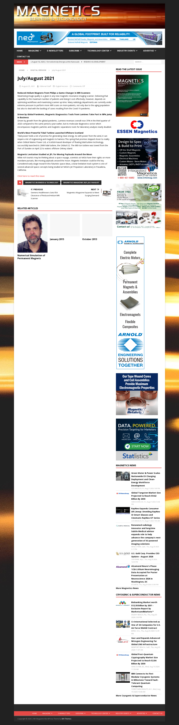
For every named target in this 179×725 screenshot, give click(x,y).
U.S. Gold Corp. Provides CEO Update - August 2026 (145, 555)
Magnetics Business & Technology (41, 182)
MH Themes (66, 719)
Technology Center (98, 50)
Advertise (148, 50)
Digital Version (62, 86)
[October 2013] (97, 225)
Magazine (33, 50)
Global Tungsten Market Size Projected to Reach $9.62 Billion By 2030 (146, 495)
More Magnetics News (127, 588)
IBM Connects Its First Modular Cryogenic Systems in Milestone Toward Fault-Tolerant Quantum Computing (145, 680)
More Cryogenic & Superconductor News (136, 695)
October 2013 (89, 239)
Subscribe (74, 50)
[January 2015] (65, 225)
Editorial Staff (45, 86)
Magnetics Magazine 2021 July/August (81, 182)
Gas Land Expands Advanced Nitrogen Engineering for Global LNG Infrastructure (145, 641)
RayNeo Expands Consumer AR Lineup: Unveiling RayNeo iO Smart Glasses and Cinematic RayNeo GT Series (145, 513)
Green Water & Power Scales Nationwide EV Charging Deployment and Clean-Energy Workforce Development (145, 479)
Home (20, 50)
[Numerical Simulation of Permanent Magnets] (32, 233)
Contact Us (23, 56)
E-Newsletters (55, 50)
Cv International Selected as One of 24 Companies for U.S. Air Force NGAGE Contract (146, 624)
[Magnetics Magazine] (89, 27)
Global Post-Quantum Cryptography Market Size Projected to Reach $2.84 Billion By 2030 (144, 659)
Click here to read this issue (30, 176)
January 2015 (57, 239)
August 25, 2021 (28, 86)
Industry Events (126, 50)
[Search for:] (148, 61)
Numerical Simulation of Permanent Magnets (31, 257)
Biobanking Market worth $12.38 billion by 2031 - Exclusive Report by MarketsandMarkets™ (144, 607)
